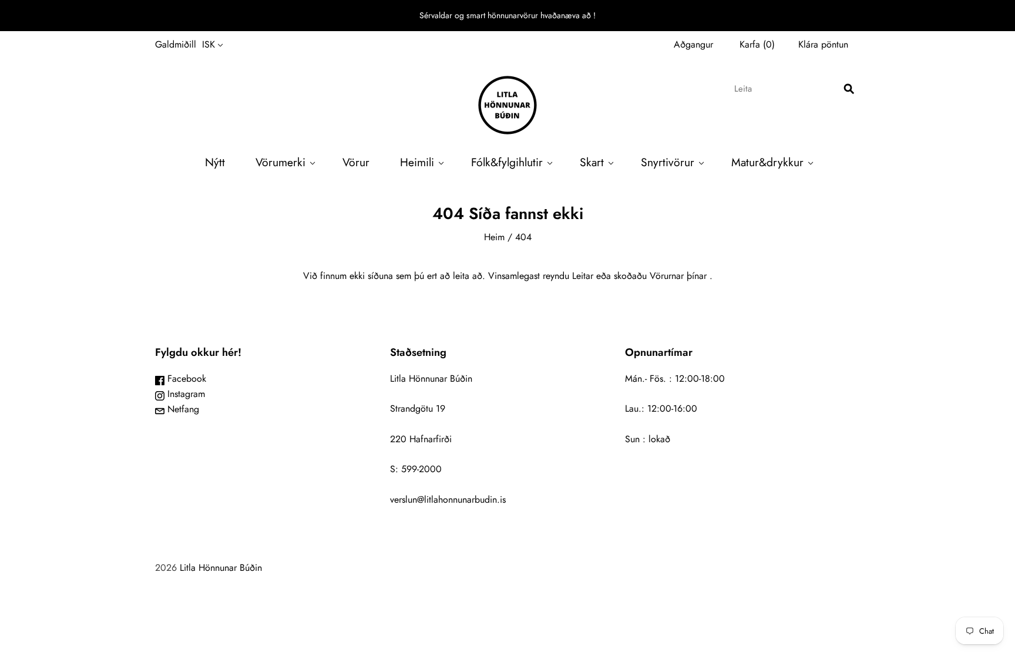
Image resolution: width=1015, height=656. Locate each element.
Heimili (417, 162)
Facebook (185, 378)
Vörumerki (280, 162)
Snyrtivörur (667, 162)
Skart (592, 162)
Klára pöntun (823, 44)
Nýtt (215, 162)
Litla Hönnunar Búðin (221, 567)
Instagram (184, 394)
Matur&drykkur (767, 162)
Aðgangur (693, 44)
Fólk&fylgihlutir (507, 162)
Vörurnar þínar (678, 275)
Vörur (355, 162)
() (757, 44)
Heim (494, 237)
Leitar (582, 275)
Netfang (181, 409)
